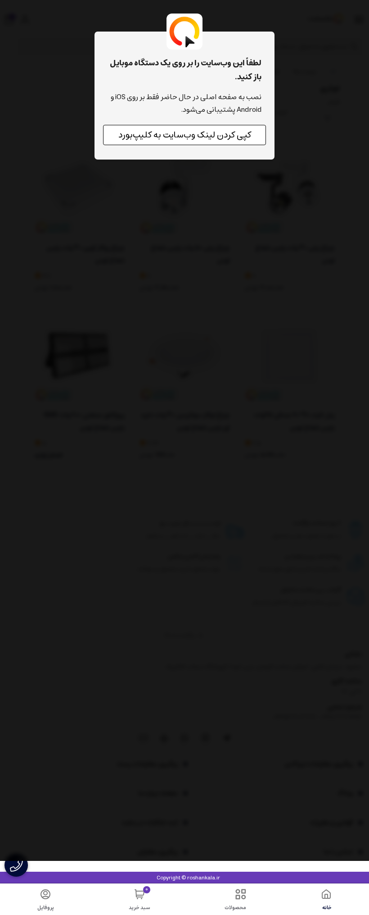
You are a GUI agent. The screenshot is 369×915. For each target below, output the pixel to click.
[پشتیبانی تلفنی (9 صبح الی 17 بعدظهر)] (16, 865)
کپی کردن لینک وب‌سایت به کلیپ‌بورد (184, 135)
